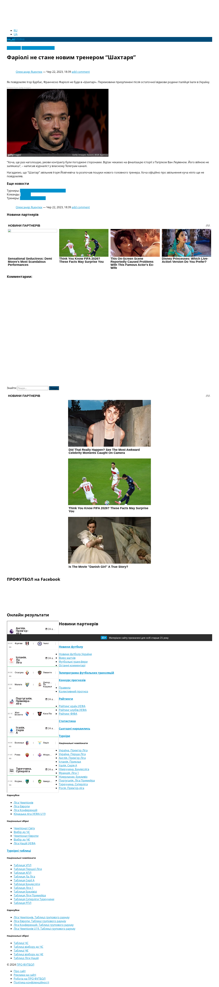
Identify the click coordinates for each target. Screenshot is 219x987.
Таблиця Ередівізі (25, 891)
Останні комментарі (72, 665)
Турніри (64, 736)
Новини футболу (71, 647)
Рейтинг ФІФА (68, 714)
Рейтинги (66, 699)
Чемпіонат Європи (26, 836)
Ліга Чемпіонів (23, 802)
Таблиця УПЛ (22, 865)
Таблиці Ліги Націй (26, 958)
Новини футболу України (38, 48)
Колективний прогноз (73, 691)
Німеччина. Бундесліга (74, 769)
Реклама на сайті (25, 975)
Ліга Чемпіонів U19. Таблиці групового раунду (44, 928)
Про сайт (20, 971)
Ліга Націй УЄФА (24, 843)
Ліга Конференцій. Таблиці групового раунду (44, 925)
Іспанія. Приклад (70, 761)
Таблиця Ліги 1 (23, 888)
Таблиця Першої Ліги (28, 869)
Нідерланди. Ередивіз (73, 777)
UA (15, 34)
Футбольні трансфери (73, 661)
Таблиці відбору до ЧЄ (28, 954)
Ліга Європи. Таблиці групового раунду (40, 921)
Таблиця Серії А (24, 880)
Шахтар (26, 194)
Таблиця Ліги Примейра (30, 895)
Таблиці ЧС (21, 943)
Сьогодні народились (74, 728)
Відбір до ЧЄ (22, 839)
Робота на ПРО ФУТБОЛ (30, 978)
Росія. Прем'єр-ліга (71, 788)
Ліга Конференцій (25, 810)
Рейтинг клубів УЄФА (73, 710)
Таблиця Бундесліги (27, 884)
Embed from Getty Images (19, 88)
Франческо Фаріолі (33, 198)
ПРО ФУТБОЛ (25, 964)
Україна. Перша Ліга (72, 754)
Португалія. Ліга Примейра (77, 780)
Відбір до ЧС (22, 832)
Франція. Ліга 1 (69, 773)
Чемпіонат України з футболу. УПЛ (43, 191)
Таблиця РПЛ (22, 903)
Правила (64, 688)
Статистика (67, 721)
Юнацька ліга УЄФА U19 (30, 814)
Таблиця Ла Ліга (24, 876)
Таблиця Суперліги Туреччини (34, 899)
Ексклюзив (14, 48)
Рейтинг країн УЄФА (72, 706)
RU (15, 30)
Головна (19, 39)
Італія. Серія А (68, 765)
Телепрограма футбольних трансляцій (86, 673)
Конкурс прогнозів (72, 680)
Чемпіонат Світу (24, 828)
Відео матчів (67, 658)
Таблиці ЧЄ (21, 950)
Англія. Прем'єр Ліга (72, 758)
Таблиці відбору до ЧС (28, 947)
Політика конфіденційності (31, 982)
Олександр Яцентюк (29, 72)
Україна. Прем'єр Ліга (73, 750)
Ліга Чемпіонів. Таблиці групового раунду (41, 917)
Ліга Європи (22, 806)
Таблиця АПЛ (22, 873)
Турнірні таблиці (19, 851)
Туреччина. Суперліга (73, 784)
